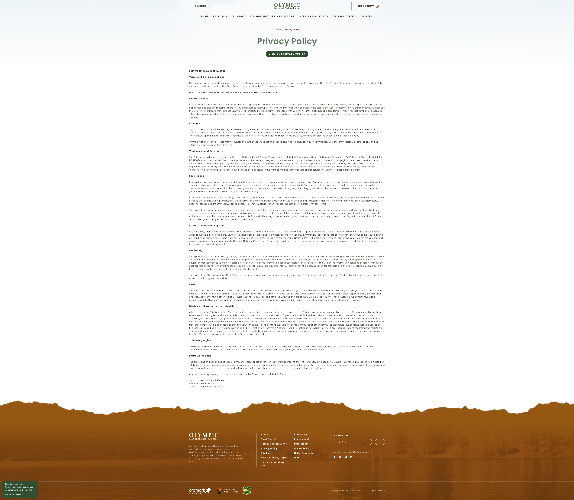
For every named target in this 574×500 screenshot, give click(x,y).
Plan (204, 16)
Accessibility (301, 448)
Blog (297, 457)
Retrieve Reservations (274, 443)
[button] (204, 6)
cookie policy (28, 490)
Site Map (266, 453)
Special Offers (344, 16)
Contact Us (300, 434)
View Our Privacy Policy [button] (287, 54)
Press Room (301, 443)
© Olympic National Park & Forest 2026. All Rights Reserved (357, 491)
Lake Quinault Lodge (229, 16)
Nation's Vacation (304, 453)
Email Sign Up (269, 439)
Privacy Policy (287, 41)
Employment (301, 439)
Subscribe (340, 435)
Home (278, 30)
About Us (266, 434)
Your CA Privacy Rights (274, 457)
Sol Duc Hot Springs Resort (272, 16)
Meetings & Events (313, 16)
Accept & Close (12, 494)
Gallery (367, 16)
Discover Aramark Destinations (350, 452)
